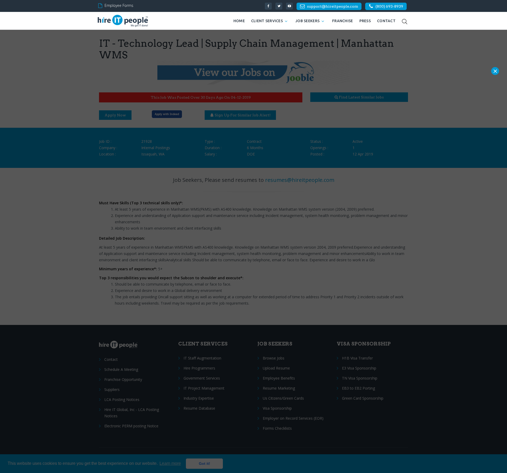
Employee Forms (119, 5)
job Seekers (307, 21)
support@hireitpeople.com (332, 6)
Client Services (267, 21)
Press (365, 21)
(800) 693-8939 (389, 6)
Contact (386, 21)
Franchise (342, 21)
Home (239, 21)
